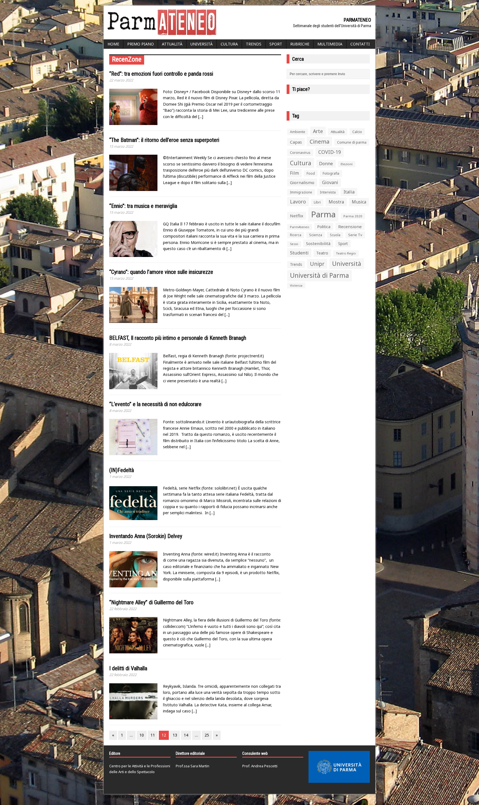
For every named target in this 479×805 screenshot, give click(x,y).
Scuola (335, 235)
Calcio (357, 131)
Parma (323, 214)
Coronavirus (300, 152)
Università (201, 44)
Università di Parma (319, 275)
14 (186, 735)
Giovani (330, 182)
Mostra (336, 201)
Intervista (328, 192)
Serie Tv (355, 234)
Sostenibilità (318, 243)
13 (175, 735)
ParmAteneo (299, 227)
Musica (359, 202)
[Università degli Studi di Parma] (339, 767)
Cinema (319, 141)
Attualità (172, 44)
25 (207, 735)
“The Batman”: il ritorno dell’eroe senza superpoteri (164, 140)
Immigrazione (301, 192)
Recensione (350, 226)
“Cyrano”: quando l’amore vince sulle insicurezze (161, 272)
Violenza (296, 285)
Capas (296, 142)
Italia (349, 192)
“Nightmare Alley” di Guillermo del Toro (151, 602)
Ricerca (295, 235)
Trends (253, 44)
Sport (275, 44)
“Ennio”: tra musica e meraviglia (143, 206)
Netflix (296, 215)
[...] (200, 116)
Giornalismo (302, 182)
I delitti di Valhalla (128, 668)
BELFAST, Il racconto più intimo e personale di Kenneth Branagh (177, 338)
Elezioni (347, 164)
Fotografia (331, 173)
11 (153, 735)
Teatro (322, 253)
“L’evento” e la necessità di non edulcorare (155, 404)
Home (113, 44)
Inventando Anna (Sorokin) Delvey (145, 536)
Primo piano (140, 44)
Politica (323, 226)
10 (141, 735)
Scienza (315, 235)
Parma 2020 (352, 216)
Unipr (317, 264)
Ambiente (297, 131)
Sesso (294, 244)
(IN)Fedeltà (121, 470)
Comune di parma (351, 142)
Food (311, 173)
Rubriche (299, 44)
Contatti (360, 44)
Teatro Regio (346, 253)
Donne (326, 164)
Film (294, 173)
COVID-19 (329, 152)
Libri (317, 202)
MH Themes (163, 796)
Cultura (229, 44)
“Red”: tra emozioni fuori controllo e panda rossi (161, 73)
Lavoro (298, 201)
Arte (318, 131)
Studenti (299, 252)
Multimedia (329, 44)
